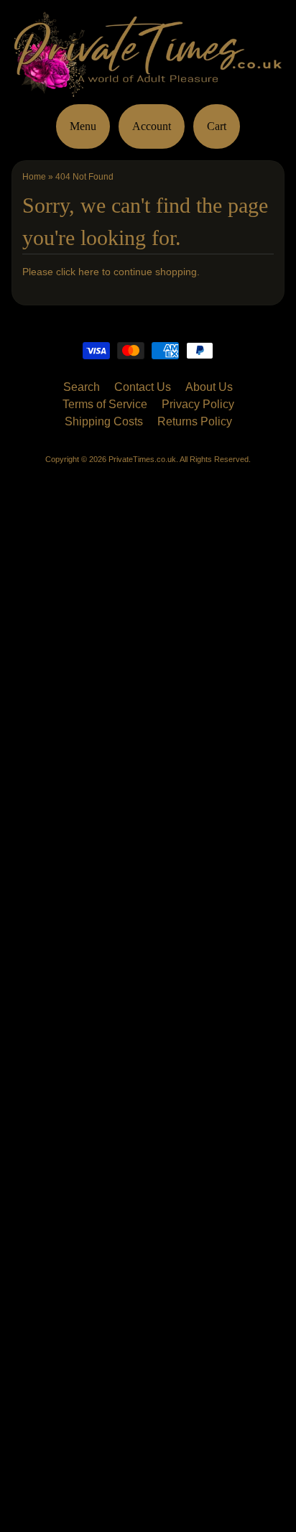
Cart (216, 126)
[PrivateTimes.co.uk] (148, 88)
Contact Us (142, 387)
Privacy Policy (198, 404)
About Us (209, 387)
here (88, 272)
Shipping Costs (104, 421)
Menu (83, 126)
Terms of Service (105, 404)
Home (34, 176)
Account (151, 126)
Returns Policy (194, 421)
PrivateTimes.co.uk (142, 459)
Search (81, 387)
